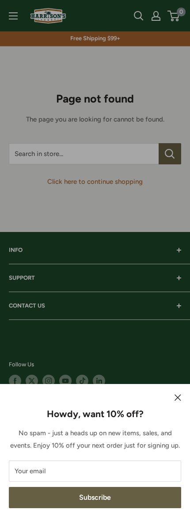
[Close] (178, 397)
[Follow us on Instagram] (48, 381)
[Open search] (139, 16)
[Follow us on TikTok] (82, 381)
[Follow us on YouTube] (65, 381)
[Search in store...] (170, 153)
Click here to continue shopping (95, 182)
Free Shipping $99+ (95, 38)
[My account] (156, 16)
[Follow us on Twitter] (32, 381)
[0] (173, 16)
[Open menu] (13, 15)
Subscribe (95, 497)
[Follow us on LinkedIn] (99, 381)
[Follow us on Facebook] (15, 381)
